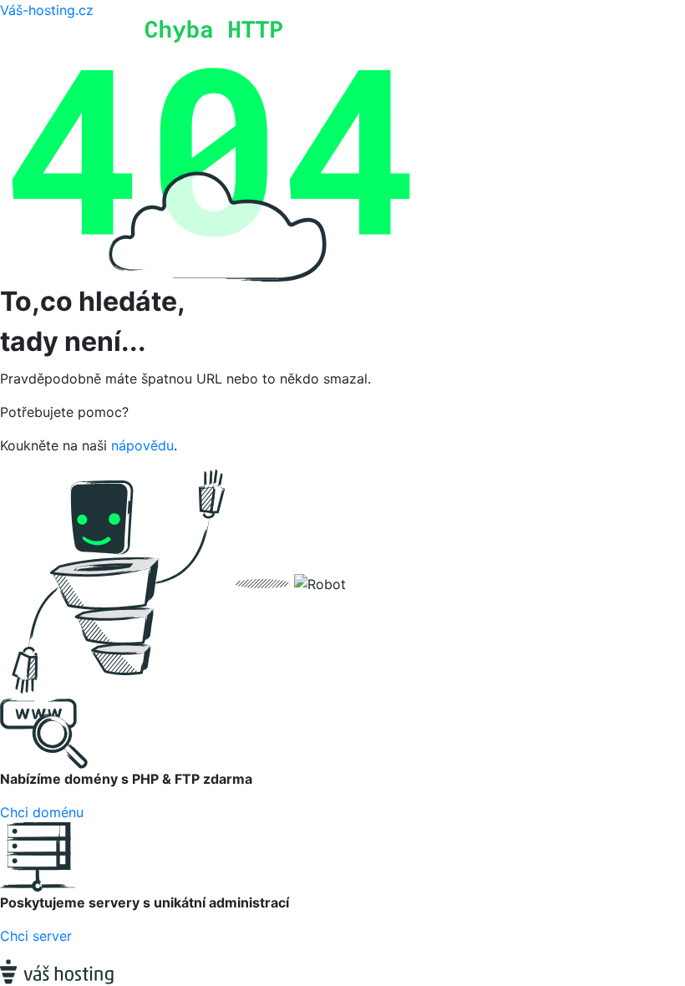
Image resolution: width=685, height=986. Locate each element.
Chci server (36, 936)
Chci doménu (42, 812)
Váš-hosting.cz (47, 10)
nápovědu (142, 445)
